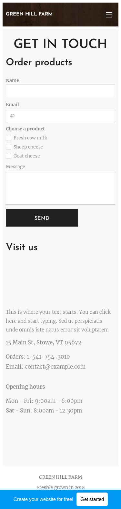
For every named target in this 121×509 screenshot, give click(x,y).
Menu (108, 14)
